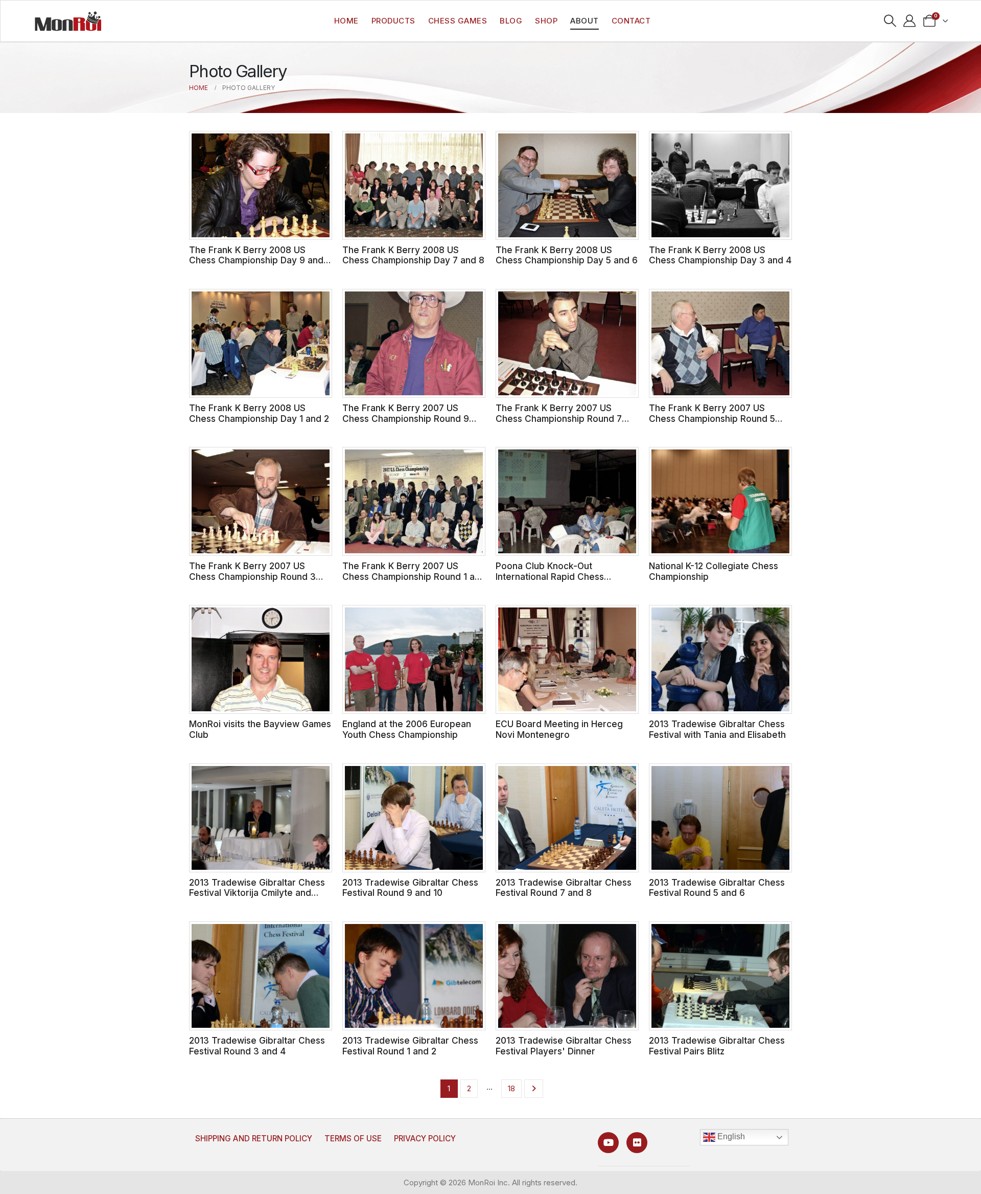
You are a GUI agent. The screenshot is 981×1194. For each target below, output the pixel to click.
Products (393, 21)
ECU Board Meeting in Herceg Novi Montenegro (559, 729)
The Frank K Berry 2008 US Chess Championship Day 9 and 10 (256, 260)
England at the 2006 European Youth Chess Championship (406, 729)
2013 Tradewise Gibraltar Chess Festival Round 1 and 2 (410, 1045)
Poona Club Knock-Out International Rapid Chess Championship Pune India (550, 576)
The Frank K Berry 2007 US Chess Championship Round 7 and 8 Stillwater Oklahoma (559, 418)
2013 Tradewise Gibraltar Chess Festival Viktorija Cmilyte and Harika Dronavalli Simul (257, 893)
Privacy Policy (425, 1138)
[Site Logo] (68, 21)
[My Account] (909, 21)
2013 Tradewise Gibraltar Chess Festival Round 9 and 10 (410, 887)
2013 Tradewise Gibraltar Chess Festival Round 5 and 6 (717, 887)
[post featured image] (260, 185)
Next (533, 1088)
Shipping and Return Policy (253, 1138)
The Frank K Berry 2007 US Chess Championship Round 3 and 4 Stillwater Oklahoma (252, 576)
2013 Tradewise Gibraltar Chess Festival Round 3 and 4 (257, 1045)
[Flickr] (636, 1142)
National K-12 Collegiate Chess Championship (713, 571)
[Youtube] (608, 1142)
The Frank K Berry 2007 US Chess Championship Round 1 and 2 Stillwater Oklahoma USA (413, 576)
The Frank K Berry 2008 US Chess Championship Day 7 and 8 (413, 255)
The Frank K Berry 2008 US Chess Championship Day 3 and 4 (720, 255)
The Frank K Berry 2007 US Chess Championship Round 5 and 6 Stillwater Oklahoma (712, 418)
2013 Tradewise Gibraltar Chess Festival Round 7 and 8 (564, 887)
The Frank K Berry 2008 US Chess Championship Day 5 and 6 (567, 255)
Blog (511, 21)
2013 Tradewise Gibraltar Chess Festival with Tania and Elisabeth (717, 729)
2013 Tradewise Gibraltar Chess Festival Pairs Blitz (717, 1045)
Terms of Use (353, 1138)
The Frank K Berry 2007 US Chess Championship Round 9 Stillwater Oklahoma (405, 418)
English (730, 1137)
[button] (889, 21)
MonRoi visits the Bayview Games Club (260, 729)
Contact (631, 21)
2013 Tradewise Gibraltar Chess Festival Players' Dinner (564, 1045)
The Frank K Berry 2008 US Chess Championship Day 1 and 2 (259, 413)
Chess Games (457, 21)
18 (511, 1088)
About (584, 21)
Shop (546, 21)
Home (346, 21)
